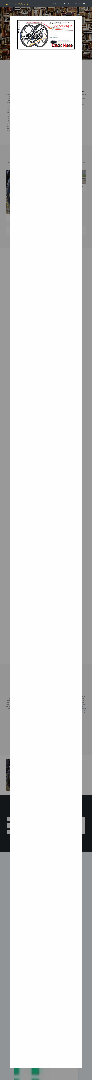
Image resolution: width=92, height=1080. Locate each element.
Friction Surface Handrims (17, 3)
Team (75, 3)
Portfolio (61, 3)
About (69, 3)
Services (53, 3)
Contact (82, 3)
